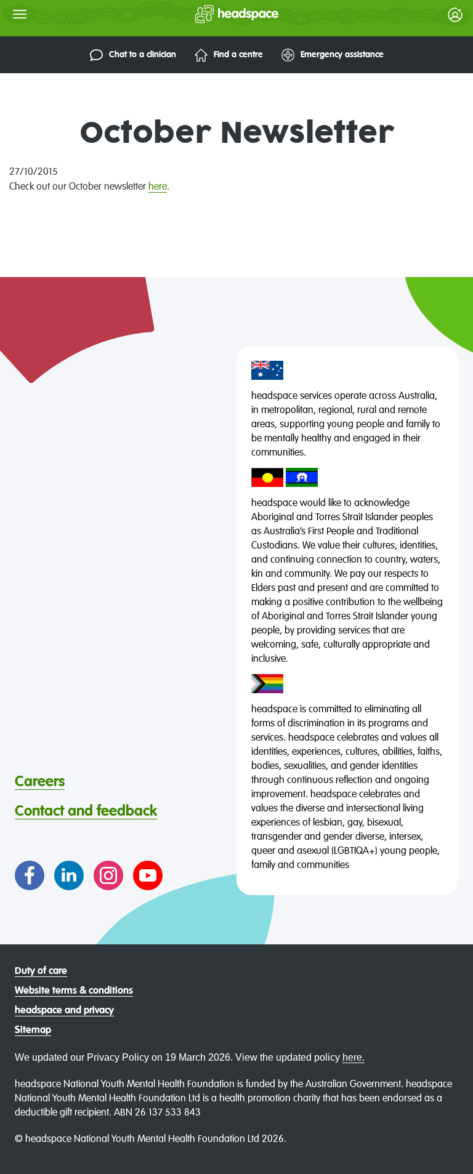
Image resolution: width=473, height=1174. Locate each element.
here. (353, 1057)
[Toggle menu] (20, 14)
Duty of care (41, 971)
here (157, 187)
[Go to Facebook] (29, 875)
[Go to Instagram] (108, 875)
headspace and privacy (64, 1011)
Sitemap (33, 1030)
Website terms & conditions (74, 991)
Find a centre (238, 54)
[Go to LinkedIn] (69, 875)
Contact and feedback (86, 811)
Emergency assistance (342, 54)
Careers (40, 781)
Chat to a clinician (142, 54)
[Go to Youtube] (148, 875)
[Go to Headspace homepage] (212, 14)
